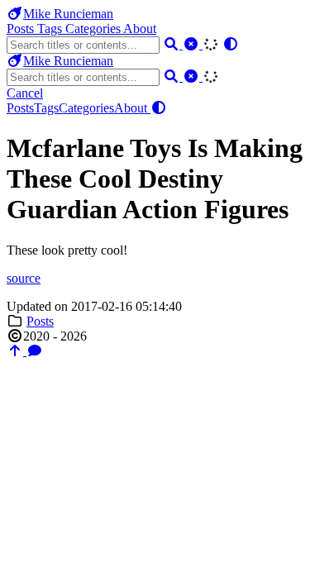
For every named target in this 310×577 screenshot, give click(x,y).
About (139, 28)
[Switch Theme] (230, 44)
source (24, 278)
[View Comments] (34, 351)
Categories (94, 28)
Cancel (25, 93)
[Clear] (193, 44)
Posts (22, 28)
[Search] (173, 44)
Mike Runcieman (68, 14)
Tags (51, 28)
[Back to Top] (16, 351)
